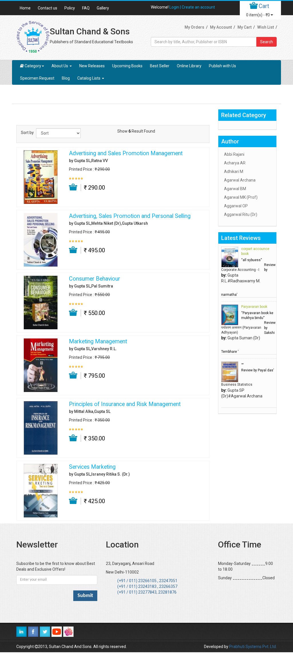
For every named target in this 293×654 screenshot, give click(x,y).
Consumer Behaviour (94, 279)
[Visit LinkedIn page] (21, 632)
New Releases (92, 66)
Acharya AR (235, 163)
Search (266, 42)
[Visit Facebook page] (33, 632)
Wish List (265, 27)
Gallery (103, 8)
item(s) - (258, 15)
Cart (264, 6)
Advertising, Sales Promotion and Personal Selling (130, 216)
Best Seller (159, 66)
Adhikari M (233, 171)
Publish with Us (222, 66)
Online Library (189, 66)
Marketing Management (98, 341)
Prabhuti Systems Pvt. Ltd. (253, 646)
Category (33, 66)
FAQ (86, 8)
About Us (60, 66)
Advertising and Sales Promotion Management (126, 153)
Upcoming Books (127, 66)
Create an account (198, 7)
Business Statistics (236, 385)
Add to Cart (73, 187)
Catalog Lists (89, 78)
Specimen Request (37, 78)
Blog (66, 78)
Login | (175, 7)
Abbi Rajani (234, 154)
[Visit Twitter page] (45, 632)
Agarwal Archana (240, 180)
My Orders (194, 27)
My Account (221, 27)
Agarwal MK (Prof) (241, 197)
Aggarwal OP (236, 206)
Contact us (47, 8)
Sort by (27, 132)
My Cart (244, 27)
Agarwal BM (235, 188)
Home (25, 8)
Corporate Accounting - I (240, 270)
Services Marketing (92, 467)
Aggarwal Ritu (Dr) (240, 214)
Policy (69, 8)
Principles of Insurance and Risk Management (125, 404)
